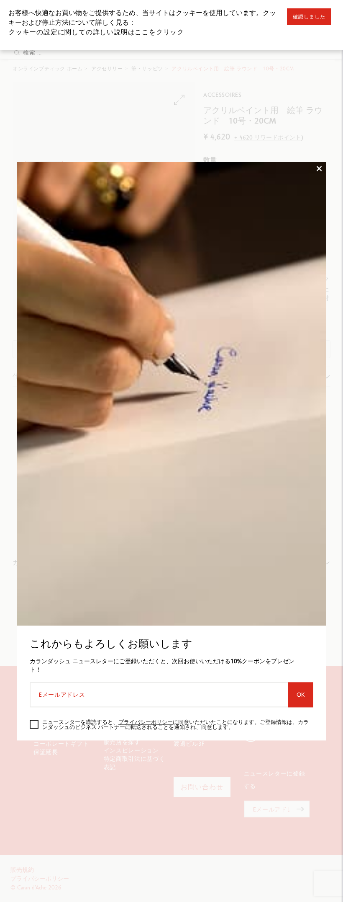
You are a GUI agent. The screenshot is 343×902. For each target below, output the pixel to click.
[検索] (16, 52)
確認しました (309, 16)
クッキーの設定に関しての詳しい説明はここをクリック (96, 32)
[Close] (319, 310)
